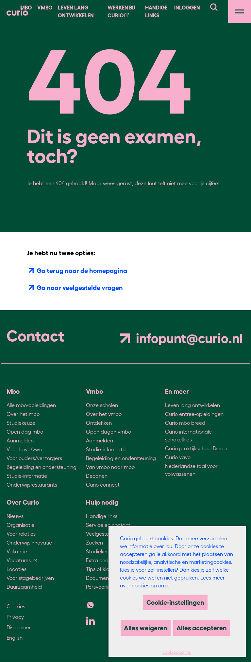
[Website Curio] (17, 11)
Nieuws (15, 516)
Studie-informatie (27, 476)
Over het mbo (23, 414)
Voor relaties (21, 534)
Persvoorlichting (104, 587)
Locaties (16, 569)
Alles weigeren (145, 628)
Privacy (15, 617)
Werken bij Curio (121, 11)
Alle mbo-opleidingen (31, 405)
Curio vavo (178, 457)
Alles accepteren (201, 628)
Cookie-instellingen (175, 602)
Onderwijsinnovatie (29, 543)
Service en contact (108, 525)
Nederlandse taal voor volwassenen (191, 470)
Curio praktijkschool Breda (196, 448)
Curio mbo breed (185, 423)
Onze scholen (102, 405)
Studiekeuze (21, 423)
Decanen (97, 476)
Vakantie (17, 551)
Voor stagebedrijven (30, 578)
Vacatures (19, 560)
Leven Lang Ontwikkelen (76, 11)
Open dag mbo (25, 432)
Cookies (16, 606)
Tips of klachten (104, 569)
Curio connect (103, 485)
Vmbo (45, 7)
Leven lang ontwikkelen (192, 405)
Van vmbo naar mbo (110, 467)
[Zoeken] (214, 6)
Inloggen (187, 7)
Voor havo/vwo (24, 449)
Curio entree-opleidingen (194, 414)
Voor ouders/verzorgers (34, 458)
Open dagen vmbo (108, 432)
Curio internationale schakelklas (188, 435)
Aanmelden (20, 440)
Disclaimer (19, 627)
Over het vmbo (104, 414)
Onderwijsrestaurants (32, 485)
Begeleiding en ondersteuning (41, 467)
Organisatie (20, 525)
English (15, 638)
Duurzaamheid (24, 587)
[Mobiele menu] (239, 11)
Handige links (156, 11)
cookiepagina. (176, 652)
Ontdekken (99, 423)
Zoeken (94, 543)
